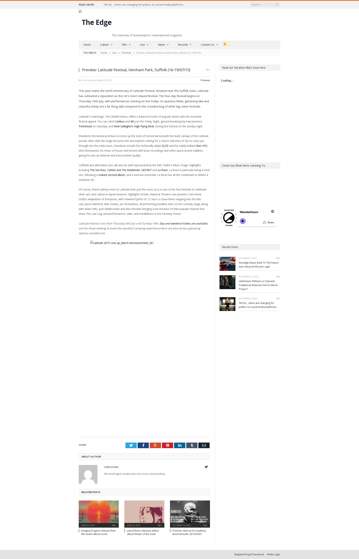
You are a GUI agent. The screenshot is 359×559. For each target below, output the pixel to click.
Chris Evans (111, 467)
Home (87, 44)
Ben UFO (201, 145)
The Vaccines (98, 170)
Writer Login (273, 554)
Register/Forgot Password (249, 554)
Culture (104, 44)
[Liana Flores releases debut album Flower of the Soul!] (144, 514)
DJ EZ (165, 145)
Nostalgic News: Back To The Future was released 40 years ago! (259, 264)
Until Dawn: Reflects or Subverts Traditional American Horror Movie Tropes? (258, 285)
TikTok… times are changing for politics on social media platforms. (143, 4)
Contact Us (207, 44)
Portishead (85, 126)
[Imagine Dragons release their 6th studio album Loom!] (99, 514)
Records (183, 44)
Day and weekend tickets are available (183, 223)
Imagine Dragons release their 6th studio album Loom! (98, 532)
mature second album (112, 175)
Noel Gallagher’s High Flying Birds (134, 126)
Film (124, 44)
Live (142, 44)
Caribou (120, 121)
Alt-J (133, 121)
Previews (205, 80)
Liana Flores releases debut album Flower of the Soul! (143, 532)
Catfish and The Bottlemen (123, 170)
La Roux (163, 170)
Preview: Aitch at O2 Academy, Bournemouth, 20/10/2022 (189, 532)
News (161, 44)
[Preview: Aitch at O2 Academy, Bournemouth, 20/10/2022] (190, 514)
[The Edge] (95, 21)
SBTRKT (147, 170)
